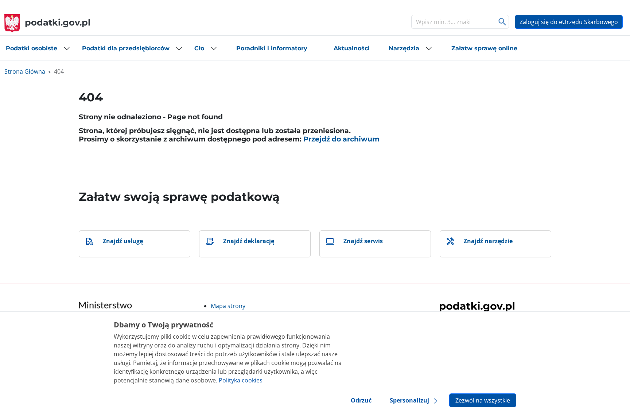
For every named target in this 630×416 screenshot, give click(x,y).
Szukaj (503, 21)
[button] (38, 48)
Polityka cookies (240, 380)
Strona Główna (24, 71)
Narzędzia (404, 48)
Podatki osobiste (31, 48)
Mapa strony (228, 306)
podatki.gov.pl (57, 22)
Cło (199, 48)
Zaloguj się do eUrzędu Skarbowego (569, 22)
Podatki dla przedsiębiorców (126, 48)
